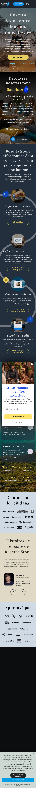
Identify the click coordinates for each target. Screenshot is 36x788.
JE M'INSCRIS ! (18, 417)
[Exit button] (32, 364)
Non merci (18, 422)
